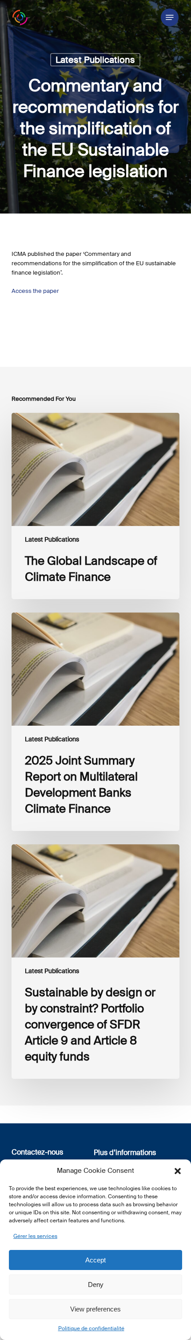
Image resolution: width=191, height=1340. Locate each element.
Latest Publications (95, 60)
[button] (177, 1171)
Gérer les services (35, 1236)
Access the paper (35, 291)
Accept (95, 1260)
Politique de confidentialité (91, 1328)
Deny (95, 1284)
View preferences (95, 1309)
